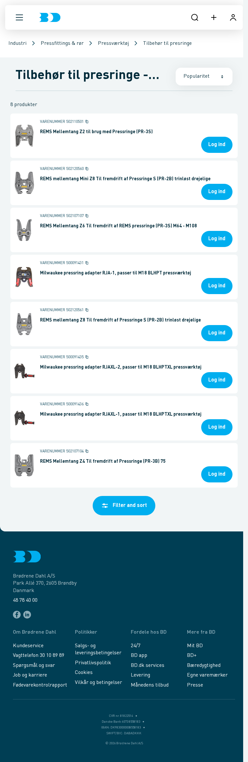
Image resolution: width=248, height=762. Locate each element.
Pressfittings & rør (62, 43)
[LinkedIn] (27, 615)
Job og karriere (30, 675)
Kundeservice (28, 645)
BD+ (192, 655)
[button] (19, 17)
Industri (17, 43)
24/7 (135, 645)
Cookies (84, 672)
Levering (140, 675)
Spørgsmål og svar (34, 665)
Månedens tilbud (150, 685)
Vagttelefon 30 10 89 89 (38, 655)
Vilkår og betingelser (98, 682)
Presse (195, 685)
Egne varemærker (207, 675)
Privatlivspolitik (93, 663)
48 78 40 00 (25, 600)
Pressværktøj (113, 43)
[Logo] (49, 17)
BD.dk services (147, 665)
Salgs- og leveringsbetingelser (98, 649)
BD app (139, 655)
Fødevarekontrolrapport (40, 685)
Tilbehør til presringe (167, 43)
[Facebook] (17, 615)
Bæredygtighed (204, 665)
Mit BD (195, 645)
